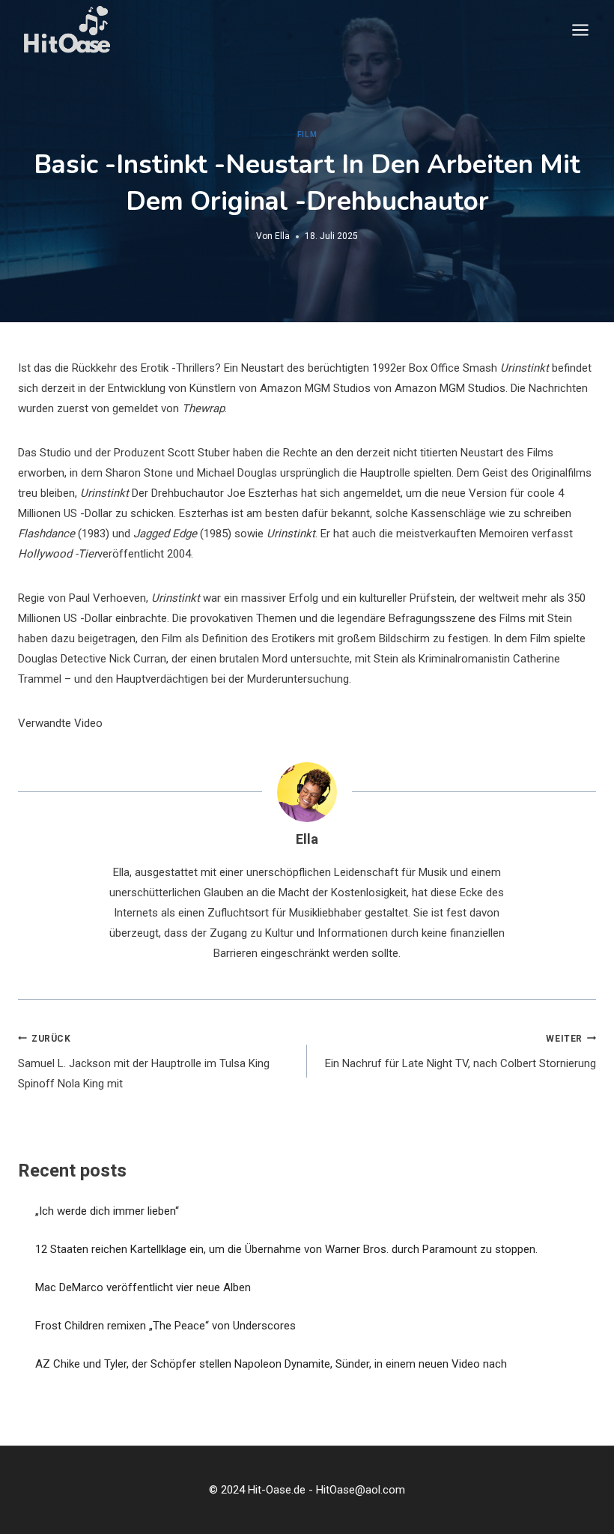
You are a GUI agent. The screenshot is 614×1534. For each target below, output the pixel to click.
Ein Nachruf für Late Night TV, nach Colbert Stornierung (460, 1052)
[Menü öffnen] (580, 29)
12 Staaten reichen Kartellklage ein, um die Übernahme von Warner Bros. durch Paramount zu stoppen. (286, 1249)
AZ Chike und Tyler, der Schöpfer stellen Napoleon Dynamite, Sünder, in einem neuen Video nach (271, 1364)
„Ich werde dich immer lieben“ (107, 1211)
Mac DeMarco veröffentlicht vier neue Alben (143, 1287)
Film (307, 134)
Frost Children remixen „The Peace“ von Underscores (165, 1325)
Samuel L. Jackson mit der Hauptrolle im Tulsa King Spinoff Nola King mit (144, 1062)
